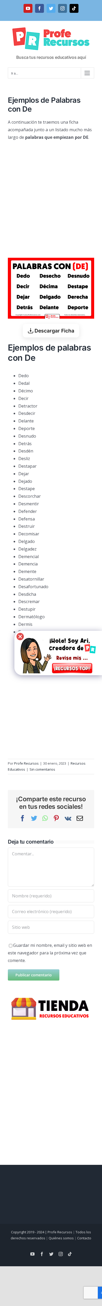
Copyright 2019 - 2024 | (29, 1232)
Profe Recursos (26, 763)
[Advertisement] (51, 197)
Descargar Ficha (53, 331)
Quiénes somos (61, 1238)
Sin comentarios (42, 769)
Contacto (84, 1238)
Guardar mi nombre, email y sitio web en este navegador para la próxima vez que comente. (50, 952)
